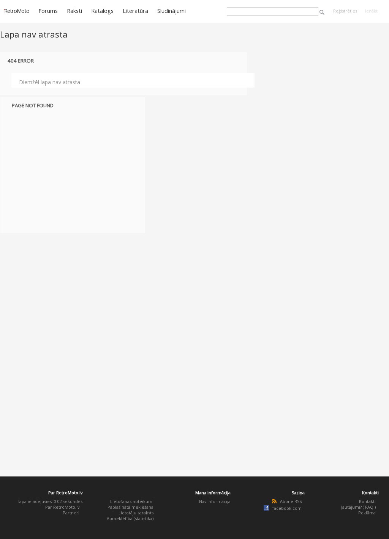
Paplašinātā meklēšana (130, 507)
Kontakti (367, 501)
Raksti (74, 10)
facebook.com (287, 508)
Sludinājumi (171, 10)
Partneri (71, 512)
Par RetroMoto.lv (62, 507)
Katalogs (102, 10)
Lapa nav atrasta (34, 34)
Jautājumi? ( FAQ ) (358, 507)
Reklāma (367, 512)
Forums (48, 10)
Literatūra (135, 10)
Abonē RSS (291, 501)
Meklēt (321, 12)
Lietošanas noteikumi (131, 501)
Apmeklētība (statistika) (130, 518)
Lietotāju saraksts (136, 512)
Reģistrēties (345, 11)
